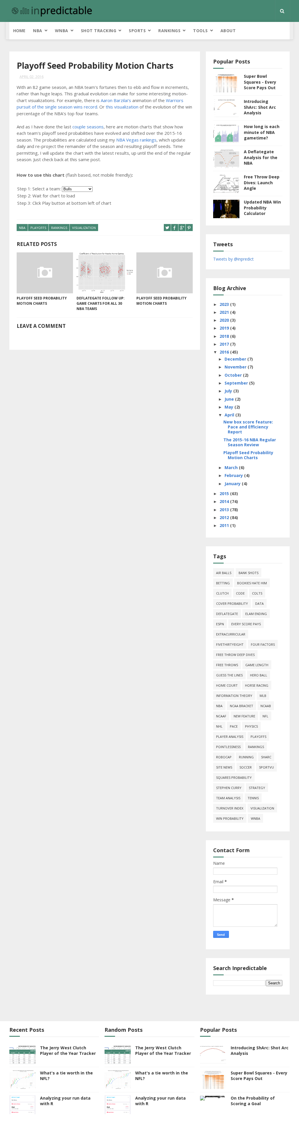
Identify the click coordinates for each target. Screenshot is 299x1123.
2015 (225, 493)
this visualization (122, 107)
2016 (225, 352)
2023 (225, 304)
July (229, 391)
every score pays (246, 624)
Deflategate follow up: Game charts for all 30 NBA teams (101, 303)
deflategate (227, 614)
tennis (253, 798)
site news (224, 767)
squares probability (234, 777)
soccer (245, 767)
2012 (225, 517)
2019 (225, 328)
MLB (263, 695)
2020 (225, 320)
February (234, 475)
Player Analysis (229, 736)
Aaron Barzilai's (116, 100)
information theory (234, 695)
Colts (257, 593)
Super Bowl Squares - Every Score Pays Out (260, 81)
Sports (137, 30)
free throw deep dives (235, 654)
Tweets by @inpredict (233, 259)
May (229, 407)
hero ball (258, 675)
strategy (257, 788)
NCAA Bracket (241, 706)
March (232, 467)
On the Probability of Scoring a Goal (253, 1101)
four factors (263, 644)
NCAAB (265, 706)
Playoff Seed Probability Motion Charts (42, 301)
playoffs (38, 227)
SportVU (266, 767)
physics (251, 726)
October (234, 375)
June (230, 399)
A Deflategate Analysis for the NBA (260, 157)
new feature (244, 716)
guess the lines (229, 675)
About (228, 30)
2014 (225, 501)
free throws (227, 665)
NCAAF (221, 716)
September (237, 383)
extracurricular (230, 634)
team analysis (228, 798)
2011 (225, 525)
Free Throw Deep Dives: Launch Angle (261, 182)
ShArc (266, 757)
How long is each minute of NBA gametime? (261, 132)
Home (19, 30)
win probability (230, 818)
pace (234, 726)
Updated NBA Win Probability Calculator (262, 207)
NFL (265, 716)
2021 (225, 312)
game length (256, 665)
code (240, 593)
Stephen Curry (228, 788)
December (236, 359)
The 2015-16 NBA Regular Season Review (249, 442)
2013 (225, 509)
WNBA (61, 30)
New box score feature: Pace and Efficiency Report (248, 427)
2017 (225, 344)
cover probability (232, 603)
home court (227, 685)
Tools (200, 30)
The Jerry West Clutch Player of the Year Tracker (68, 1050)
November (236, 367)
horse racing (256, 685)
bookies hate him (252, 583)
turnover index (229, 808)
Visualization (84, 227)
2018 (225, 336)
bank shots (248, 573)
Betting (223, 583)
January (233, 483)
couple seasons (88, 127)
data (259, 603)
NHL (219, 726)
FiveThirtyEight (230, 644)
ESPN (220, 624)
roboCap (224, 757)
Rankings (169, 30)
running (246, 757)
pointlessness (228, 747)
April (230, 415)
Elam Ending (256, 614)
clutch (222, 593)
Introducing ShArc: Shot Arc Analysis (260, 107)
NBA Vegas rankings (136, 140)
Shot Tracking (99, 30)
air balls (223, 573)
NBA (37, 30)
